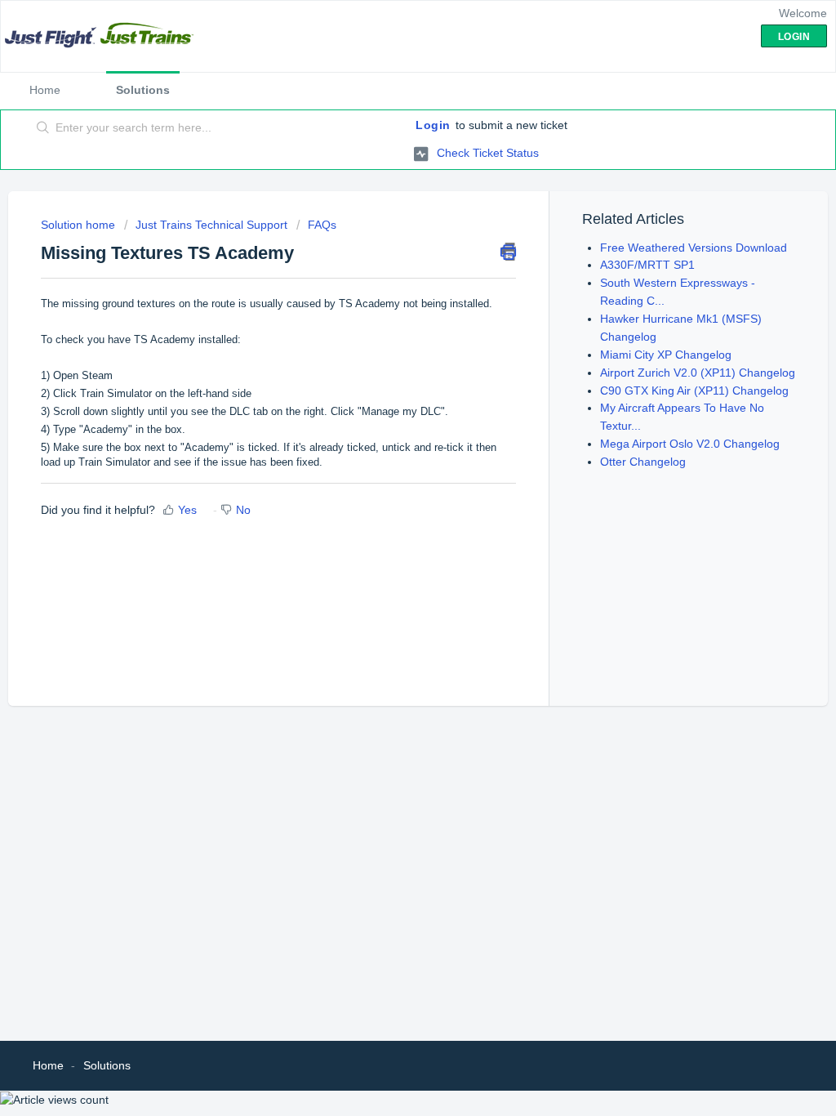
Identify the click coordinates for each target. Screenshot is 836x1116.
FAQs (322, 224)
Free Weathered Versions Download (693, 247)
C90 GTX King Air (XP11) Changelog (694, 390)
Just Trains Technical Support (211, 224)
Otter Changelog (643, 461)
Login (433, 125)
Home (44, 89)
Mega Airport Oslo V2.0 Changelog (690, 443)
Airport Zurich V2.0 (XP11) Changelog (697, 372)
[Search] (43, 128)
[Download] (388, 347)
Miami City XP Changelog (666, 354)
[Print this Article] (508, 252)
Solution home (79, 224)
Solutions (143, 89)
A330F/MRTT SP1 (647, 264)
